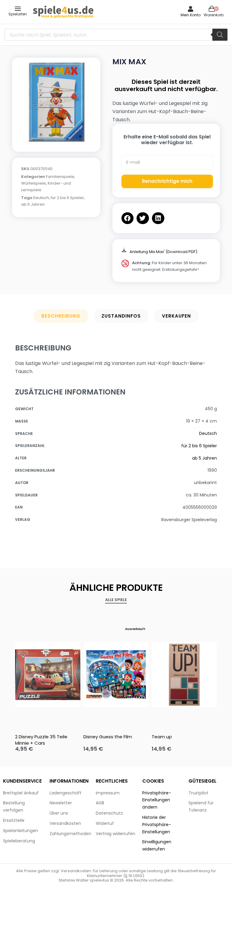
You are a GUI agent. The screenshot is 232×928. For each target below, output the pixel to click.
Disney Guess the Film (107, 736)
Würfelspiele (33, 183)
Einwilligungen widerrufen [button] (156, 845)
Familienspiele (60, 176)
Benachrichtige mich (167, 181)
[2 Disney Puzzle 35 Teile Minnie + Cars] (47, 674)
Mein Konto (191, 14)
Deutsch (41, 198)
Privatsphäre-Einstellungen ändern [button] (156, 800)
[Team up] (184, 674)
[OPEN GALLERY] (56, 102)
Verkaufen (176, 316)
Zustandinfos (121, 316)
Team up (162, 736)
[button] (127, 218)
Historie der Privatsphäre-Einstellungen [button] (156, 824)
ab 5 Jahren (33, 204)
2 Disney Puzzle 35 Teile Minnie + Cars (41, 739)
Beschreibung (60, 316)
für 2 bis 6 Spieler (67, 198)
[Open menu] (17, 8)
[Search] (219, 35)
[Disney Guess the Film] (116, 674)
